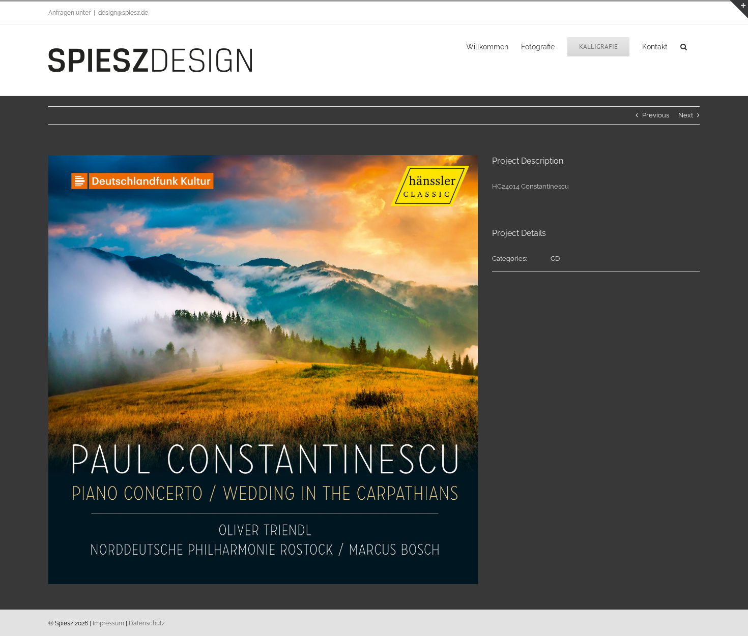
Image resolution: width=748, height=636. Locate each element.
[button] (683, 45)
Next (685, 115)
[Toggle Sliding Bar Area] (739, 9)
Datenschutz (147, 623)
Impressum (108, 623)
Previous (655, 115)
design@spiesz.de (123, 12)
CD (555, 258)
